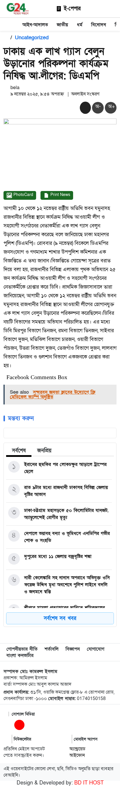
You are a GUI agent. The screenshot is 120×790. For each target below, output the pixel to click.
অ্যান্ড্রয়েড (77, 749)
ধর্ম (79, 25)
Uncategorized (32, 37)
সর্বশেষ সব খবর (60, 618)
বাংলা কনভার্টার (19, 655)
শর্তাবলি (52, 649)
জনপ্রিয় (44, 450)
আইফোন (77, 755)
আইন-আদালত (35, 25)
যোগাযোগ (95, 649)
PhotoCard (22, 194)
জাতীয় (62, 25)
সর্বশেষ (19, 450)
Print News (59, 194)
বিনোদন (98, 25)
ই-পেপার (71, 8)
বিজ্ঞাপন (73, 649)
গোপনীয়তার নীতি (22, 649)
